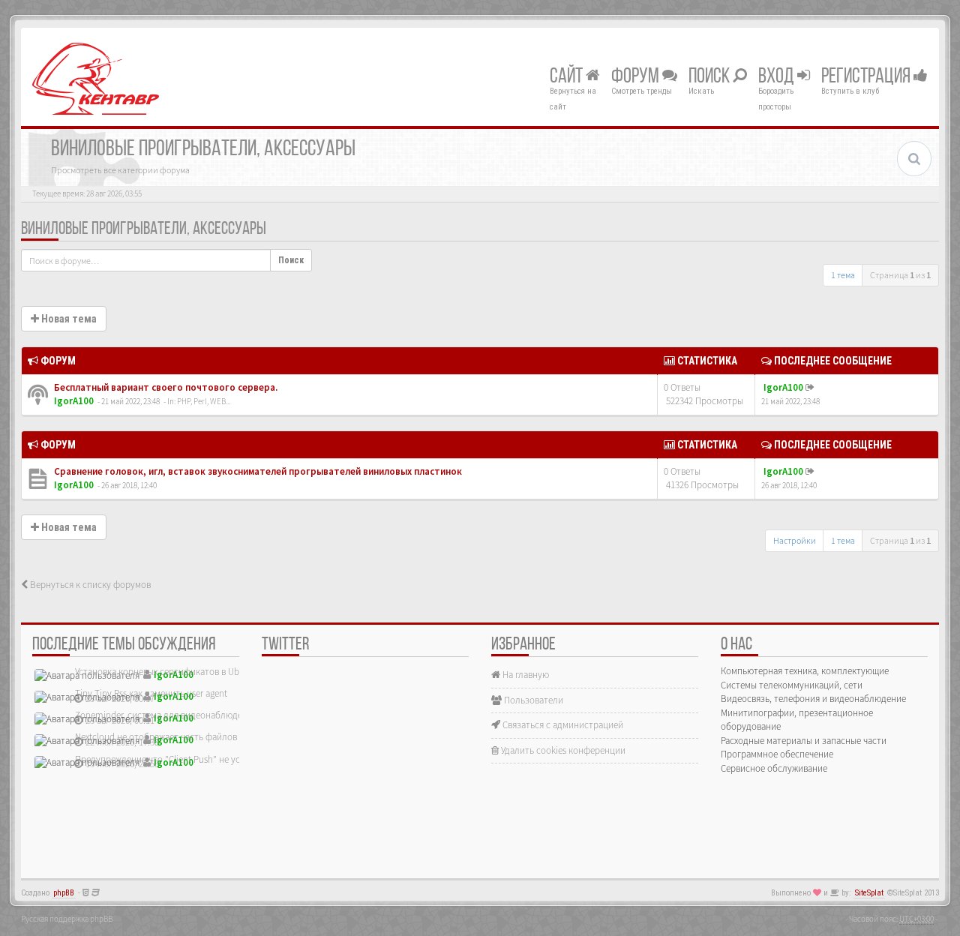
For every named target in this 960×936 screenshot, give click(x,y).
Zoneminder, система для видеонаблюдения (166, 715)
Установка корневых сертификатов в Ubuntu (166, 671)
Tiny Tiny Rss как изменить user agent (151, 693)
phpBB (63, 893)
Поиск (710, 77)
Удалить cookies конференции (562, 750)
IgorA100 (74, 400)
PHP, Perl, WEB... (203, 401)
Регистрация (867, 77)
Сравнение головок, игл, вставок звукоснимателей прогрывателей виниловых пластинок (257, 471)
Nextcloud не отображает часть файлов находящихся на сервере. (208, 736)
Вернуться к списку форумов (89, 584)
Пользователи (532, 700)
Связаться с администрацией (561, 724)
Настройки (794, 540)
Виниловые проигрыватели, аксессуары (143, 229)
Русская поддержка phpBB (66, 919)
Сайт (568, 77)
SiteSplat (869, 893)
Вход (777, 77)
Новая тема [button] (68, 319)
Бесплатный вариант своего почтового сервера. (165, 387)
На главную (524, 674)
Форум (636, 77)
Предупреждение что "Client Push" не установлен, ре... (187, 759)
